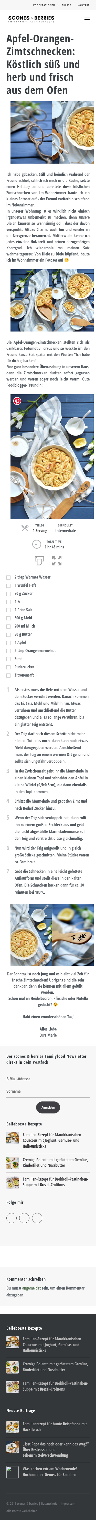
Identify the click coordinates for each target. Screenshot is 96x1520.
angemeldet (31, 1288)
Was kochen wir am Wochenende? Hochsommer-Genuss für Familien (50, 1471)
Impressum (68, 1503)
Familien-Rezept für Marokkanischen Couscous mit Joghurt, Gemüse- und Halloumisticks (52, 1140)
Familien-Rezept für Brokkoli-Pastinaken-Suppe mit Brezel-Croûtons (55, 1181)
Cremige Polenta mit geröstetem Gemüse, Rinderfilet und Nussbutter (55, 1162)
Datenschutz (49, 1503)
